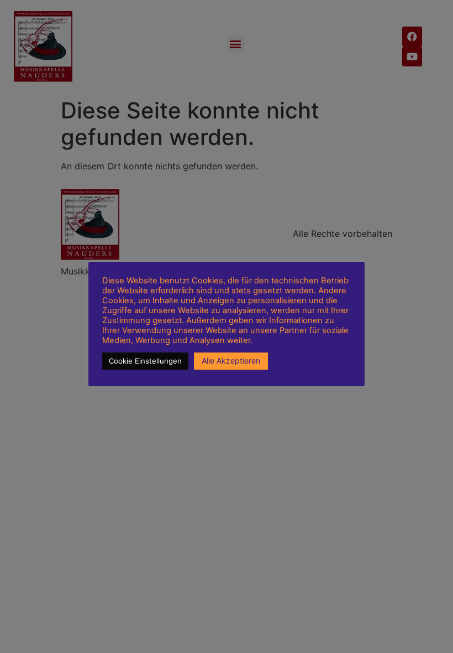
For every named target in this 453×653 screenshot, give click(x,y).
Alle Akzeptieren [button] (231, 360)
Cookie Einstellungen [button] (145, 360)
